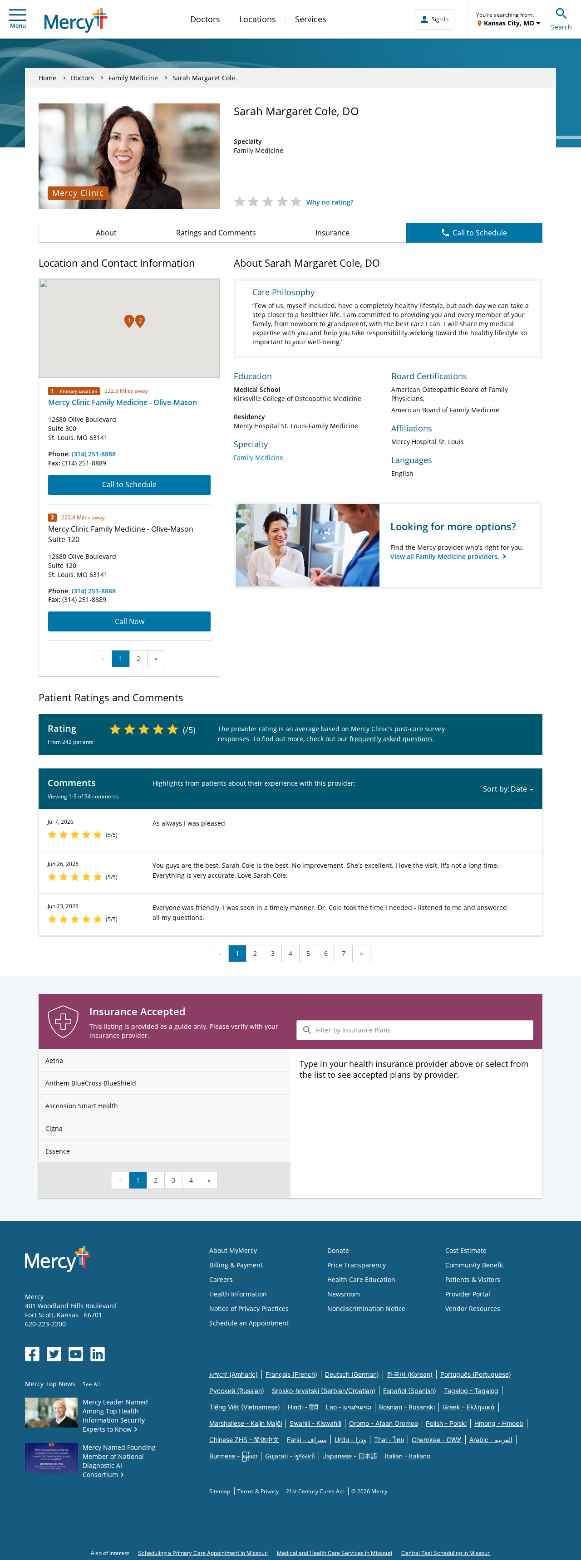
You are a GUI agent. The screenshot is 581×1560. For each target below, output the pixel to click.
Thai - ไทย (389, 1439)
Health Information (238, 1294)
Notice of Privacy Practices (249, 1308)
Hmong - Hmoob (498, 1423)
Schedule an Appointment (249, 1323)
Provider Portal (467, 1294)
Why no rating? (329, 202)
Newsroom (343, 1294)
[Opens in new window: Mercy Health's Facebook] (32, 1354)
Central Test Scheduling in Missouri (446, 1553)
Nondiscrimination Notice (366, 1308)
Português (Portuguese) (475, 1374)
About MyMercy (233, 1250)
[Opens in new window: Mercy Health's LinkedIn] (97, 1354)
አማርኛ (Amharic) (233, 1374)
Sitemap (220, 1491)
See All (91, 1384)
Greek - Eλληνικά (469, 1407)
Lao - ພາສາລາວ (348, 1407)
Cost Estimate (466, 1250)
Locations (257, 19)
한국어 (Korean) (410, 1374)
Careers (221, 1279)
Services (310, 19)
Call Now (129, 621)
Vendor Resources (472, 1308)
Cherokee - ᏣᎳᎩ (437, 1439)
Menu (18, 25)
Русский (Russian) (236, 1390)
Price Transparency (356, 1265)
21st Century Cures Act (315, 1491)
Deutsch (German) (352, 1374)
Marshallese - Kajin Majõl (245, 1423)
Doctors (205, 19)
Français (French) (291, 1374)
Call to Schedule (480, 233)
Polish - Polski (446, 1423)
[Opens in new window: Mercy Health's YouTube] (76, 1354)
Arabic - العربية (490, 1439)
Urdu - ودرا (350, 1439)
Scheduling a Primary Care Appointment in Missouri (203, 1553)
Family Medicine (133, 77)
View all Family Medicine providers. (445, 556)
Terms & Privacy (258, 1491)
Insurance (332, 233)
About (106, 233)
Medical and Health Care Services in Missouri (334, 1553)
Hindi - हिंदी (303, 1407)
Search (561, 27)
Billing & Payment (236, 1265)
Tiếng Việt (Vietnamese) (244, 1407)
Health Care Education (361, 1279)
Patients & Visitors (472, 1279)
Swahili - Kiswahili (315, 1423)
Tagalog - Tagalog (471, 1390)
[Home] (76, 20)
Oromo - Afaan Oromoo (383, 1423)
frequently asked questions (391, 738)
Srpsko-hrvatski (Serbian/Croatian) (323, 1390)
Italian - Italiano (407, 1456)
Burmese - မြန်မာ (233, 1456)
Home (47, 77)
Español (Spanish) (409, 1390)
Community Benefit (474, 1265)
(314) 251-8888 (94, 454)
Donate (338, 1250)
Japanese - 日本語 (350, 1456)
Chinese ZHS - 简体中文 (244, 1439)
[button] (129, 321)
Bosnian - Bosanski (407, 1407)
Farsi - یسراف (307, 1439)
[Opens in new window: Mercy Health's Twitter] (54, 1354)
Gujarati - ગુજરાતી (290, 1456)
